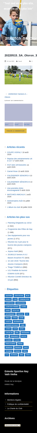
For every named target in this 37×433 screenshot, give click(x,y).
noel (17, 332)
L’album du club (13, 207)
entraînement (10, 314)
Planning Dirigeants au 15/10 (19, 223)
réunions (18, 347)
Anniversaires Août (15, 201)
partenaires (25, 332)
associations (19, 295)
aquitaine (9, 295)
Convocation (20, 303)
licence (8, 328)
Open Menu (25, 23)
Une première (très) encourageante (15, 189)
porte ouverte (10, 343)
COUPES (23, 306)
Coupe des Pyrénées (12, 306)
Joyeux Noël (13, 251)
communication (24, 299)
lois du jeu (9, 332)
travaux (17, 351)
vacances (14, 354)
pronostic (9, 347)
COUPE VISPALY (14, 152)
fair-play (20, 314)
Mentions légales (14, 400)
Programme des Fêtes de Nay (20, 229)
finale (8, 317)
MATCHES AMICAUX (16, 194)
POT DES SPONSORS (16, 165)
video (21, 354)
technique (9, 351)
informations (18, 321)
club (15, 299)
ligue (15, 328)
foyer (21, 317)
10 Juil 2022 (10, 61)
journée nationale (12, 325)
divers (8, 310)
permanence (14, 336)
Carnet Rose (12, 171)
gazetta (8, 321)
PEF (7, 336)
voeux (28, 354)
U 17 (7, 354)
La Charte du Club (14, 408)
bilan (27, 295)
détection (16, 310)
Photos (23, 336)
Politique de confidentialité (18, 404)
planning (9, 340)
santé (26, 347)
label (23, 325)
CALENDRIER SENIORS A (18, 176)
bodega (8, 299)
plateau (17, 340)
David (20, 61)
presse (20, 343)
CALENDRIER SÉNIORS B (18, 182)
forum (15, 317)
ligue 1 (22, 328)
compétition (10, 303)
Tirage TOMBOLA (15, 267)
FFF (27, 314)
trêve (25, 351)
